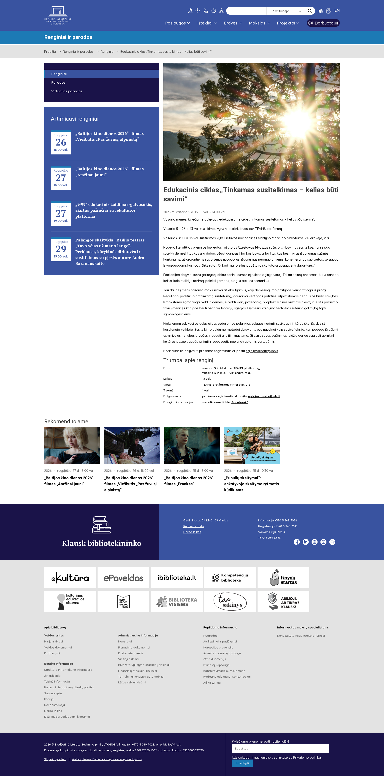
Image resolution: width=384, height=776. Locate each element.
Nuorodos (210, 635)
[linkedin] (306, 542)
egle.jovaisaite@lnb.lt (262, 351)
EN (337, 10)
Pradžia (50, 51)
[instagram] (323, 542)
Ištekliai (204, 23)
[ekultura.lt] (70, 577)
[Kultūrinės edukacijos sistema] (70, 601)
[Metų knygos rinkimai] (123, 601)
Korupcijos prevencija (218, 647)
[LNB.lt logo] (57, 15)
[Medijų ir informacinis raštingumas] (283, 601)
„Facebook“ (239, 402)
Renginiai (107, 51)
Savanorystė (53, 693)
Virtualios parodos (66, 91)
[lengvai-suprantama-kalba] (321, 10)
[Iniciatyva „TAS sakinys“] (230, 601)
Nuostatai (125, 641)
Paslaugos (175, 23)
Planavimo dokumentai (134, 647)
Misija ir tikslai (53, 641)
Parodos (58, 82)
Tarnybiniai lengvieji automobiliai (141, 676)
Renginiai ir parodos (78, 51)
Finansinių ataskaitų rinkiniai (137, 671)
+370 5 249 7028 (286, 520)
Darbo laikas (53, 711)
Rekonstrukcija (54, 705)
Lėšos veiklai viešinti (132, 682)
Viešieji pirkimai (128, 659)
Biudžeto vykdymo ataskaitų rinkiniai (144, 665)
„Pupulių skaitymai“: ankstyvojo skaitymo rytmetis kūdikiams (251, 484)
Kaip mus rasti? (193, 526)
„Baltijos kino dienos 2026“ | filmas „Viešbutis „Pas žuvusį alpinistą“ (130, 484)
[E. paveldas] (123, 577)
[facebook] (297, 542)
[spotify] (332, 542)
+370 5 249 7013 (286, 526)
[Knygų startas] (283, 577)
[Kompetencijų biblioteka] (230, 577)
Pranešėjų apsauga (216, 665)
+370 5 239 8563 (269, 537)
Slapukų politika (55, 759)
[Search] (309, 11)
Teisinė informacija (57, 681)
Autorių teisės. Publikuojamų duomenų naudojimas (107, 759)
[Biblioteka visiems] (177, 601)
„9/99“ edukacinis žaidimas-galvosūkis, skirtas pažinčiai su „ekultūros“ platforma (113, 210)
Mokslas (257, 23)
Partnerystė (52, 653)
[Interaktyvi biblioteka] (177, 577)
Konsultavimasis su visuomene (224, 671)
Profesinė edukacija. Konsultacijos (226, 676)
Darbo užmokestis (130, 653)
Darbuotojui (326, 23)
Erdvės (230, 23)
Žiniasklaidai (52, 675)
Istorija (49, 699)
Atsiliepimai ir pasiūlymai (220, 641)
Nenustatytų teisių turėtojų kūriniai (301, 635)
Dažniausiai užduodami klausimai (67, 716)
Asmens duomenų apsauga (222, 653)
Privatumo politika (307, 757)
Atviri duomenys (214, 659)
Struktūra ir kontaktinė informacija (68, 669)
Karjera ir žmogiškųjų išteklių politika (69, 687)
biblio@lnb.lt (172, 744)
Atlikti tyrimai (212, 682)
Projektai (286, 23)
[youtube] (315, 542)
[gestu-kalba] (328, 10)
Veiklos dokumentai (58, 647)
